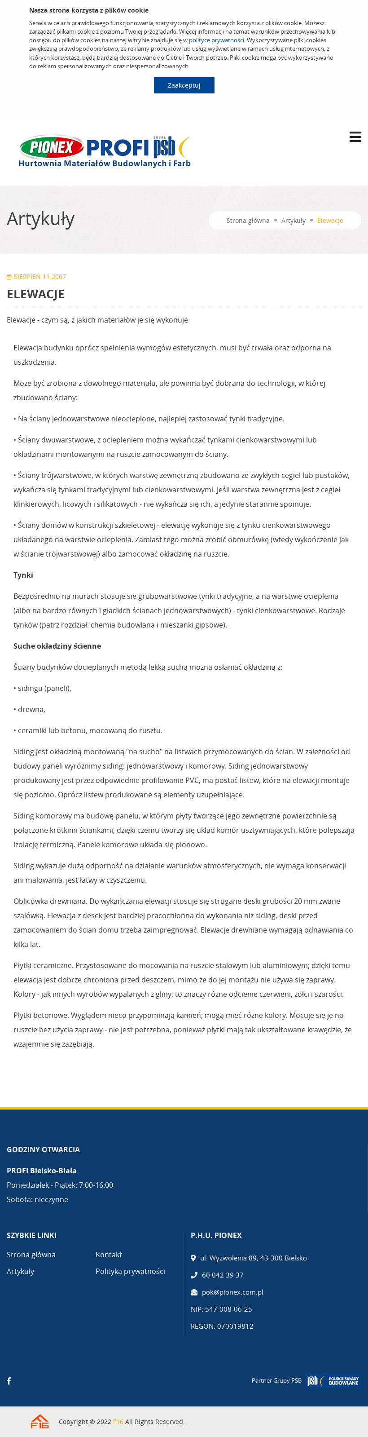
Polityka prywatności (130, 1271)
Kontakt (109, 1255)
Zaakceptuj (184, 85)
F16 (118, 1421)
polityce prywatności (216, 40)
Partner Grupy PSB (277, 1380)
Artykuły (293, 220)
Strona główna (248, 220)
